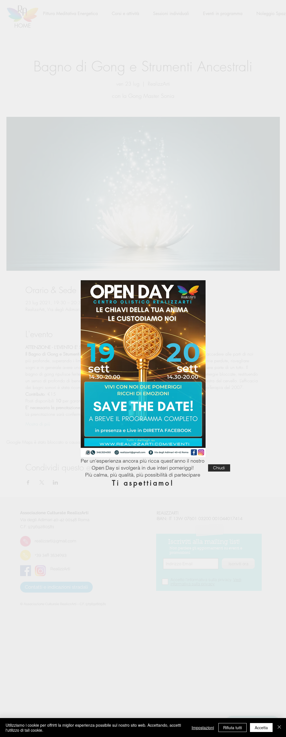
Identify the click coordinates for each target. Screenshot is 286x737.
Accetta (261, 727)
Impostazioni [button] (203, 727)
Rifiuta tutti (232, 727)
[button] (219, 468)
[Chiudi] (279, 727)
